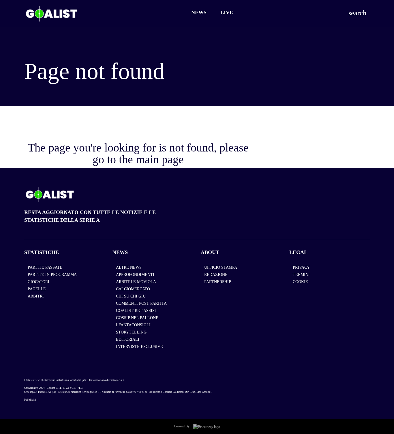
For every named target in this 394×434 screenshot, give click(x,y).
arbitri (36, 296)
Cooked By (182, 426)
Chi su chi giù (131, 296)
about (210, 252)
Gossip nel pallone (137, 318)
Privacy (301, 267)
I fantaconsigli (133, 325)
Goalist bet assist (136, 310)
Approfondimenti (135, 274)
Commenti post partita (141, 303)
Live (226, 12)
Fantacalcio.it (116, 380)
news (120, 252)
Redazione (216, 274)
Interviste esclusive (139, 346)
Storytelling (131, 332)
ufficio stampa (220, 267)
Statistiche (41, 252)
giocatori (38, 282)
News (199, 12)
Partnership (217, 282)
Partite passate (45, 267)
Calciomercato (133, 289)
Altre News (129, 267)
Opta (83, 380)
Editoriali (127, 339)
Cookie (300, 282)
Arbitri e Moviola (136, 282)
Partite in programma (52, 274)
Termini (301, 274)
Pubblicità (30, 399)
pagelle (37, 289)
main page (160, 159)
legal (298, 252)
